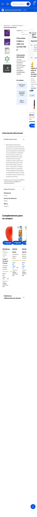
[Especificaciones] (23, 189)
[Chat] (33, 506)
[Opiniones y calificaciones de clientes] (23, 296)
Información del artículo (12, 133)
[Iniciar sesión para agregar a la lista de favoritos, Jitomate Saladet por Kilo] (18, 227)
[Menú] (3, 3)
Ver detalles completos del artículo (21, 72)
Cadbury (19, 30)
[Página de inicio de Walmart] (7, 3)
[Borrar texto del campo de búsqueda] (26, 4)
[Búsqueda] (28, 3)
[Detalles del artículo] (23, 139)
